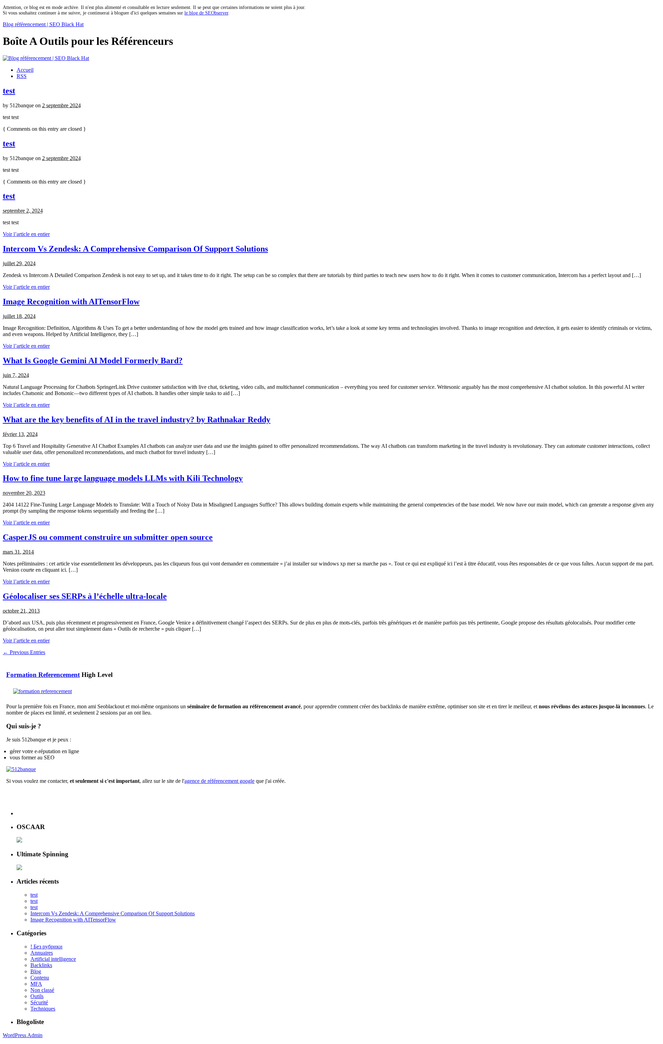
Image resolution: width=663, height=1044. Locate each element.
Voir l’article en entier (26, 234)
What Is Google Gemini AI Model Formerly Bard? (93, 360)
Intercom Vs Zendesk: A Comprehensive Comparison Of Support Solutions (135, 248)
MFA (36, 984)
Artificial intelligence (53, 959)
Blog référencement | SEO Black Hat (43, 24)
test (9, 90)
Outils (37, 996)
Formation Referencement (43, 674)
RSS (22, 76)
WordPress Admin (22, 1035)
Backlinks (41, 965)
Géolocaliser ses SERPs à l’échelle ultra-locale (85, 596)
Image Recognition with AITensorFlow (71, 301)
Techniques (42, 1009)
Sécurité (39, 1002)
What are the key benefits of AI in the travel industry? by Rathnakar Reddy (136, 419)
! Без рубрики (46, 946)
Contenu (39, 978)
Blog (35, 971)
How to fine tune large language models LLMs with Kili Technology (123, 478)
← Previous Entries (24, 652)
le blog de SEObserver (206, 13)
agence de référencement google (219, 781)
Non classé (42, 990)
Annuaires (41, 953)
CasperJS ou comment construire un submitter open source (108, 537)
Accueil (25, 70)
